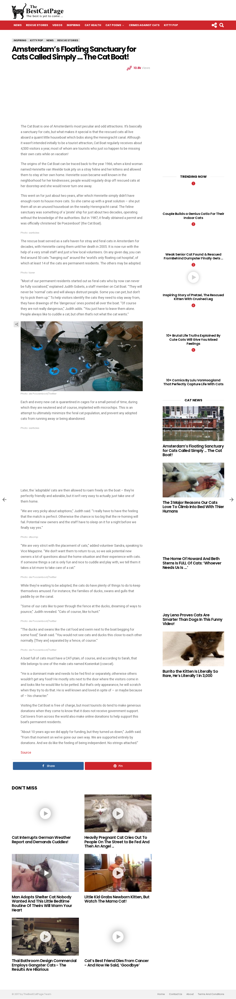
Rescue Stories (37, 25)
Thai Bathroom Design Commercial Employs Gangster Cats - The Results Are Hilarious (44, 965)
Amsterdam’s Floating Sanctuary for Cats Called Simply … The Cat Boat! (193, 450)
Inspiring (73, 25)
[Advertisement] (81, 98)
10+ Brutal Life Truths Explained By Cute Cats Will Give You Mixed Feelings (193, 339)
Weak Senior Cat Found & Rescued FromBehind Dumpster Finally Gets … (193, 256)
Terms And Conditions (211, 994)
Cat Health (93, 25)
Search (221, 25)
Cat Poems (113, 25)
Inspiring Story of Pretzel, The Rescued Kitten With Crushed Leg (193, 297)
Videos (57, 25)
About (190, 994)
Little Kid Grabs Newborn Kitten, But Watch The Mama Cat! (116, 899)
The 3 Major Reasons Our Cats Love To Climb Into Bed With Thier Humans (193, 507)
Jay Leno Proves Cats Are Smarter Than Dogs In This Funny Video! (193, 619)
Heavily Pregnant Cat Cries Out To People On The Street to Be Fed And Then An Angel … (116, 842)
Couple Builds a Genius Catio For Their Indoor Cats (193, 215)
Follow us (214, 25)
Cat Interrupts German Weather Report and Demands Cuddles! (41, 840)
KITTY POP (171, 25)
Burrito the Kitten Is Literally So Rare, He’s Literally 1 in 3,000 (190, 673)
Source (26, 752)
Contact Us (175, 994)
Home (161, 994)
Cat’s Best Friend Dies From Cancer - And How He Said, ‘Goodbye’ (116, 963)
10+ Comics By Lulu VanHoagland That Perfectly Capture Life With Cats (193, 382)
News (18, 25)
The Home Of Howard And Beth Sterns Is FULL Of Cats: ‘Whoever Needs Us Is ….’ (192, 563)
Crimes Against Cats (144, 25)
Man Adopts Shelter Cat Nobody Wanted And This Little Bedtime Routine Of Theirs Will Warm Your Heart (42, 903)
